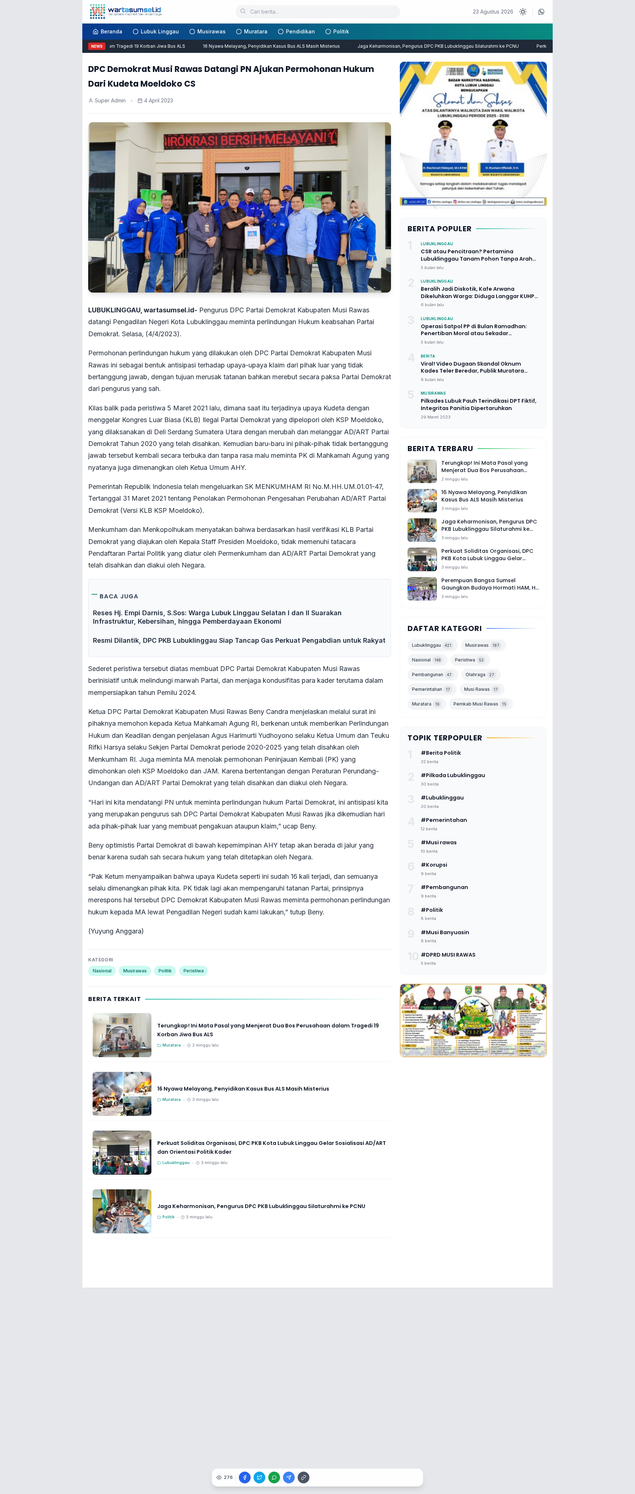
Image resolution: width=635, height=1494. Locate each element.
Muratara (256, 31)
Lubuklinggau (431, 645)
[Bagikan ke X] (259, 1477)
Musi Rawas (481, 689)
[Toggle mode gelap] (523, 11)
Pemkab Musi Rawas (479, 704)
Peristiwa (193, 970)
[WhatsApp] (541, 11)
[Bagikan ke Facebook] (245, 1477)
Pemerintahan (431, 689)
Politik (341, 31)
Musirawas (211, 31)
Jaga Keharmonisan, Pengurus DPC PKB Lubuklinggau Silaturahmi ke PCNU (421, 46)
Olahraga (480, 674)
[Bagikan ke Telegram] (289, 1477)
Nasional (102, 970)
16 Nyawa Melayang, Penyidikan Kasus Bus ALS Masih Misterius (254, 46)
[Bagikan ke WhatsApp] (274, 1477)
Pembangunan (432, 674)
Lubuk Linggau (160, 31)
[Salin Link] (303, 1477)
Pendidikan (300, 31)
